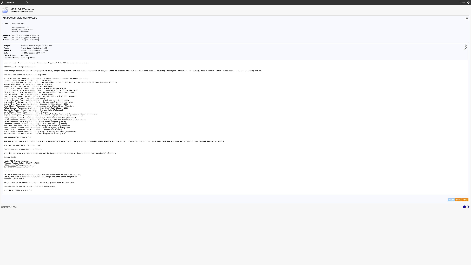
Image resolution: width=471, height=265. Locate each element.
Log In (462, 2)
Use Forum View (18, 23)
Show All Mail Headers (20, 31)
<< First (15, 35)
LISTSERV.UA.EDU (8, 207)
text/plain (24, 58)
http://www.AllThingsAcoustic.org (19, 67)
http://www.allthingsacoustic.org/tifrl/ (23, 149)
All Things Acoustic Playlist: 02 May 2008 (36, 45)
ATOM (451, 200)
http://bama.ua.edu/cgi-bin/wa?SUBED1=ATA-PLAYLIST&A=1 (30, 187)
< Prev (21, 35)
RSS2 (465, 200)
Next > (28, 35)
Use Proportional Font (20, 27)
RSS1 (458, 200)
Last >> (35, 35)
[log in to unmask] (40, 48)
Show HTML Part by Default (22, 29)
